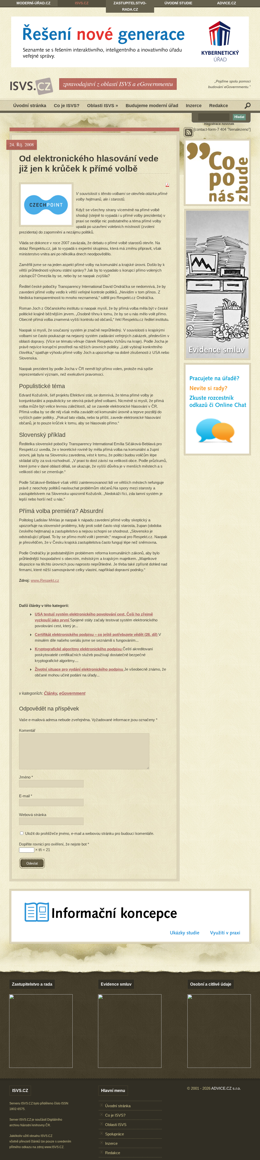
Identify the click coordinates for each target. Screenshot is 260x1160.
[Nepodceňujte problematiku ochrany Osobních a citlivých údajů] (219, 1066)
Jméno (26, 777)
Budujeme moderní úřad (152, 105)
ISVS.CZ (82, 3)
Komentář (27, 730)
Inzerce (194, 105)
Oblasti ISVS (102, 105)
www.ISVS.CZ (53, 1147)
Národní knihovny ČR (35, 1125)
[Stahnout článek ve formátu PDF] (167, 185)
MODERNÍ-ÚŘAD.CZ (34, 3)
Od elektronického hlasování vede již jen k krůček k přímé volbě (88, 163)
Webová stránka (32, 815)
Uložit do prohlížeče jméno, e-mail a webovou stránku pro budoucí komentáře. (89, 833)
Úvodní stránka (29, 105)
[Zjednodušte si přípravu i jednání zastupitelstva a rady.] (41, 1067)
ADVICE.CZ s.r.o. (226, 1088)
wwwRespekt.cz (45, 580)
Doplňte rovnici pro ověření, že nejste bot (54, 844)
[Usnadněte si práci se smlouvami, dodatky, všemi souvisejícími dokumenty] (129, 1066)
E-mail (25, 796)
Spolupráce (114, 1134)
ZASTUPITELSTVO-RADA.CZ (130, 6)
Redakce (218, 105)
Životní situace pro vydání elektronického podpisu (79, 669)
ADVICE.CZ (226, 3)
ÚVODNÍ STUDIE (178, 3)
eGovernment (72, 693)
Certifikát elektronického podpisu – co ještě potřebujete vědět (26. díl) (96, 634)
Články (50, 693)
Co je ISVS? (66, 105)
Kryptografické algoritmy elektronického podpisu (79, 649)
